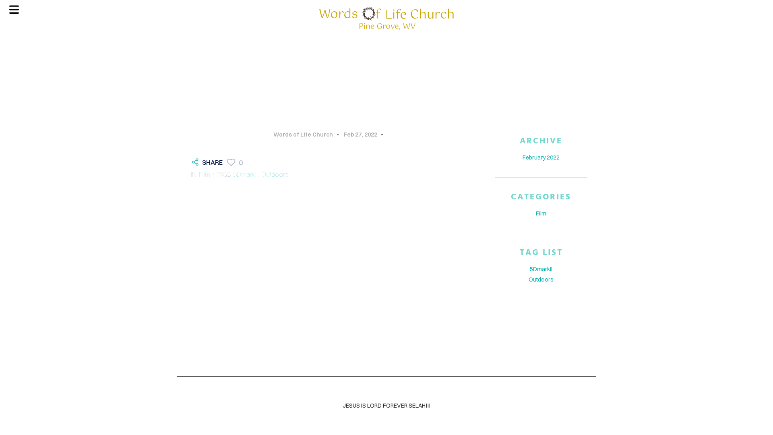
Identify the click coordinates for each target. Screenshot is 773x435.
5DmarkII (245, 174)
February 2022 (541, 157)
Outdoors (274, 174)
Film (204, 174)
